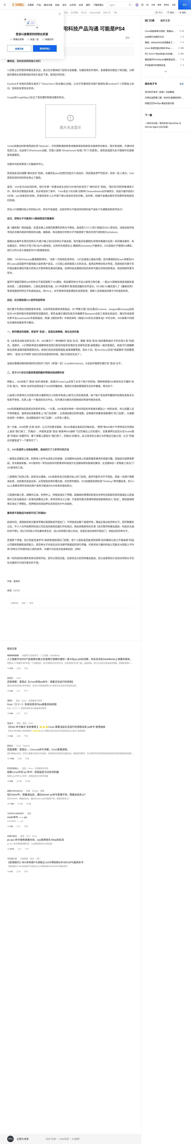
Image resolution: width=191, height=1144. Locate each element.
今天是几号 (12, 858)
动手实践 (64, 12)
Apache (26, 745)
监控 (23, 603)
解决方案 (48, 4)
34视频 (75, 1139)
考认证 (83, 12)
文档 (153, 4)
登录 (184, 4)
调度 (29, 813)
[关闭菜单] (5, 5)
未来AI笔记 (12, 835)
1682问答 (64, 1139)
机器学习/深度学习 (30, 655)
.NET (38, 858)
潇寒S (9, 700)
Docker (35, 790)
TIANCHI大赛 (94, 12)
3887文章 (51, 1139)
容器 (42, 790)
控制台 (166, 4)
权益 (57, 4)
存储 (18, 723)
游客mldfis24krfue (15, 790)
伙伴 (81, 4)
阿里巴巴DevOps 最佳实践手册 (159, 103)
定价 (64, 4)
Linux (18, 677)
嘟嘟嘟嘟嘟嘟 (13, 655)
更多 (182, 83)
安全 (31, 603)
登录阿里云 (45, 48)
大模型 (30, 4)
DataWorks (55, 655)
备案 (159, 4)
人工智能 (44, 655)
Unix (28, 835)
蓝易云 (10, 677)
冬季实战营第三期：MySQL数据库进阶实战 (164, 97)
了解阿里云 (98, 4)
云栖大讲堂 (23, 1139)
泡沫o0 (10, 723)
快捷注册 (19, 48)
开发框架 (24, 858)
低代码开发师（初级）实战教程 (159, 91)
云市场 (73, 4)
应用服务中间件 (35, 700)
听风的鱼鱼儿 (13, 768)
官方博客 (74, 12)
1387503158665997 (15, 813)
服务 (88, 4)
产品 (39, 4)
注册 (173, 4)
